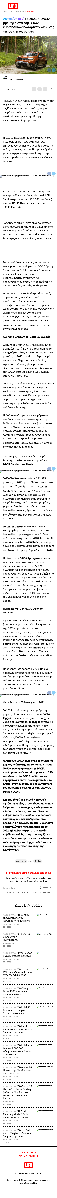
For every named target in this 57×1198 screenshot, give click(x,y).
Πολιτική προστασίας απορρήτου (35, 1180)
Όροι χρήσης (12, 1180)
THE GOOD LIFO (16, 12)
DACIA (37, 861)
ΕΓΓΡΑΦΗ (47, 887)
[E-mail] (45, 89)
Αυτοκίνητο (29, 12)
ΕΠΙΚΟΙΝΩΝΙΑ (28, 1156)
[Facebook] (49, 70)
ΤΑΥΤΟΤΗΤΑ (28, 1152)
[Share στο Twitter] (54, 173)
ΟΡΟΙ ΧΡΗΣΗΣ (12, 893)
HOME (5, 12)
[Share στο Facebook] (49, 173)
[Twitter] (54, 70)
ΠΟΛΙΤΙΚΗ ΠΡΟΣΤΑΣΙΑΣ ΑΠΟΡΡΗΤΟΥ (35, 893)
